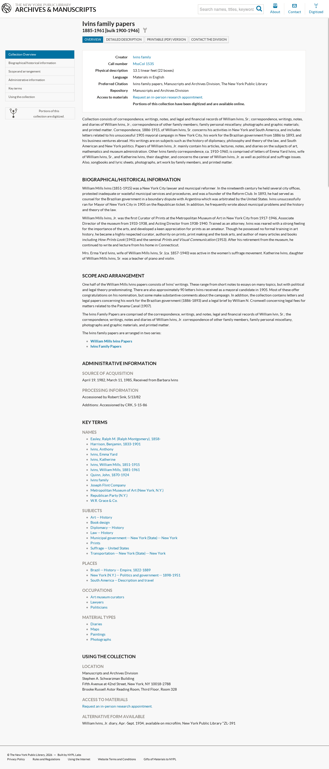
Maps (94, 629)
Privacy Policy (16, 759)
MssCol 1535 (143, 64)
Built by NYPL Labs (69, 754)
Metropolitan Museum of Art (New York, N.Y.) (126, 490)
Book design (100, 522)
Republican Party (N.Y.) (108, 495)
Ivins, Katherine (102, 459)
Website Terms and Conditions (117, 759)
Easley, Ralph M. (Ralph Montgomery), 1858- (125, 439)
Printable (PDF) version (166, 39)
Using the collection (21, 96)
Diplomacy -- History (107, 528)
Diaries (96, 624)
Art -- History (101, 517)
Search (259, 9)
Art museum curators (107, 597)
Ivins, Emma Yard (103, 454)
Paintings (97, 634)
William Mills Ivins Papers (111, 341)
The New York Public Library (27, 754)
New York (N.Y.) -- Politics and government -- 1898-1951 (135, 575)
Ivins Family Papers (105, 346)
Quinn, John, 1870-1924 (109, 475)
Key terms (15, 88)
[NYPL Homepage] (6, 8)
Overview (93, 39)
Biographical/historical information (32, 63)
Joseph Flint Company (108, 485)
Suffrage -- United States (109, 548)
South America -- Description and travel (122, 580)
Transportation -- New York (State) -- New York (128, 553)
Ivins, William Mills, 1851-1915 (115, 465)
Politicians (98, 607)
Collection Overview (22, 54)
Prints (95, 543)
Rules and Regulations (46, 759)
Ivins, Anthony (101, 449)
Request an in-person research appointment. (168, 97)
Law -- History (101, 533)
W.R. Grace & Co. (104, 501)
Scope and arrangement (24, 71)
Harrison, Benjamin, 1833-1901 (115, 444)
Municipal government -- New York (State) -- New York (133, 538)
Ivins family (142, 57)
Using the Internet (79, 759)
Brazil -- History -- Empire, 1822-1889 (120, 570)
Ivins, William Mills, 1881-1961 (115, 470)
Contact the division (209, 39)
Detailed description (124, 39)
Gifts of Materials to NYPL (160, 759)
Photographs (100, 639)
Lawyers (97, 602)
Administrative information (26, 80)
